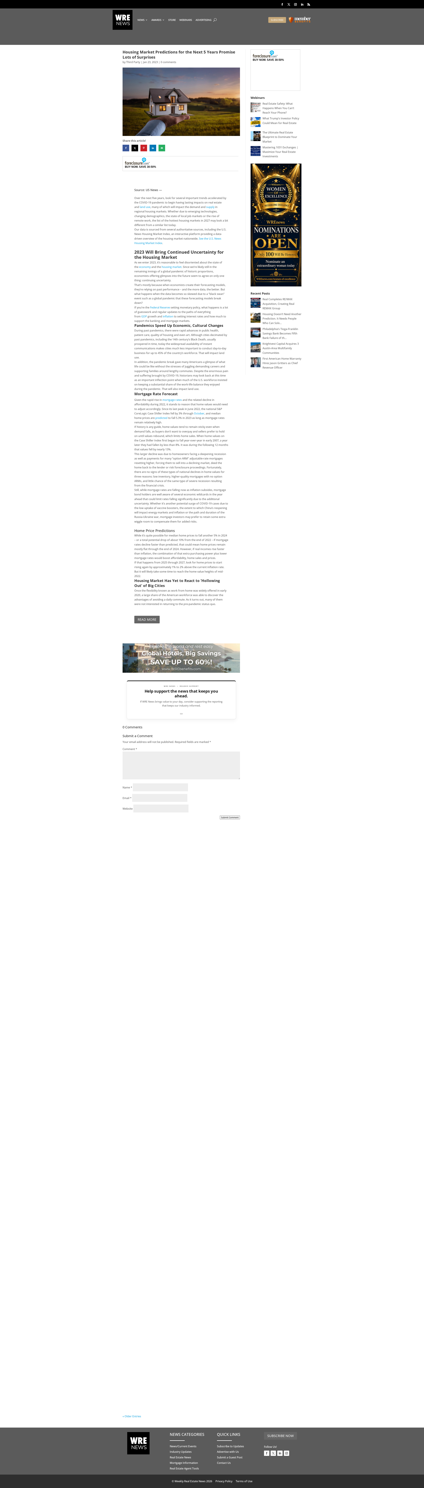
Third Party (133, 62)
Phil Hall (135, 917)
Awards (156, 20)
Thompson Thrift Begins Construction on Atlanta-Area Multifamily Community (175, 1011)
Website (128, 808)
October (199, 413)
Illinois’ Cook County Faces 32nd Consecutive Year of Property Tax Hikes (173, 1205)
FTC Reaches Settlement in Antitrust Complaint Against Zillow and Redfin (176, 1108)
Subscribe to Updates (230, 1446)
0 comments (168, 62)
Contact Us (224, 1463)
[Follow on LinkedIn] (302, 4)
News (140, 20)
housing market (172, 267)
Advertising (204, 20)
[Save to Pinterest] (143, 148)
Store (172, 20)
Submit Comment (230, 817)
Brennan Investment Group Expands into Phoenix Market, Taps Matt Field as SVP (178, 913)
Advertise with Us (228, 1452)
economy (145, 267)
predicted (161, 418)
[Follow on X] (289, 4)
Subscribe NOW (280, 1436)
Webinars (185, 20)
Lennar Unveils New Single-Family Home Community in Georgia (176, 1303)
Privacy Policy (223, 1481)
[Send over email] (162, 148)
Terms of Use (244, 1481)
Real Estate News (180, 1457)
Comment (130, 749)
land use (145, 207)
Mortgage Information (184, 1463)
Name (127, 787)
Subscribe (277, 20)
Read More (147, 619)
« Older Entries (132, 1416)
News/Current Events (183, 1446)
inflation (168, 316)
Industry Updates (181, 1452)
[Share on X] (135, 148)
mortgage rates (172, 400)
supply (210, 207)
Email (127, 798)
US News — (154, 190)
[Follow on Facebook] (282, 4)
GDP (144, 316)
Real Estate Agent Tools (184, 1468)
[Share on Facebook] (126, 148)
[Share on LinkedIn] (153, 148)
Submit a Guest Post (229, 1457)
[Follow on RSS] (308, 4)
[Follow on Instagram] (295, 4)
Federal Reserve (160, 307)
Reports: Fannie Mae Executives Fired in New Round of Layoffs (175, 1400)
